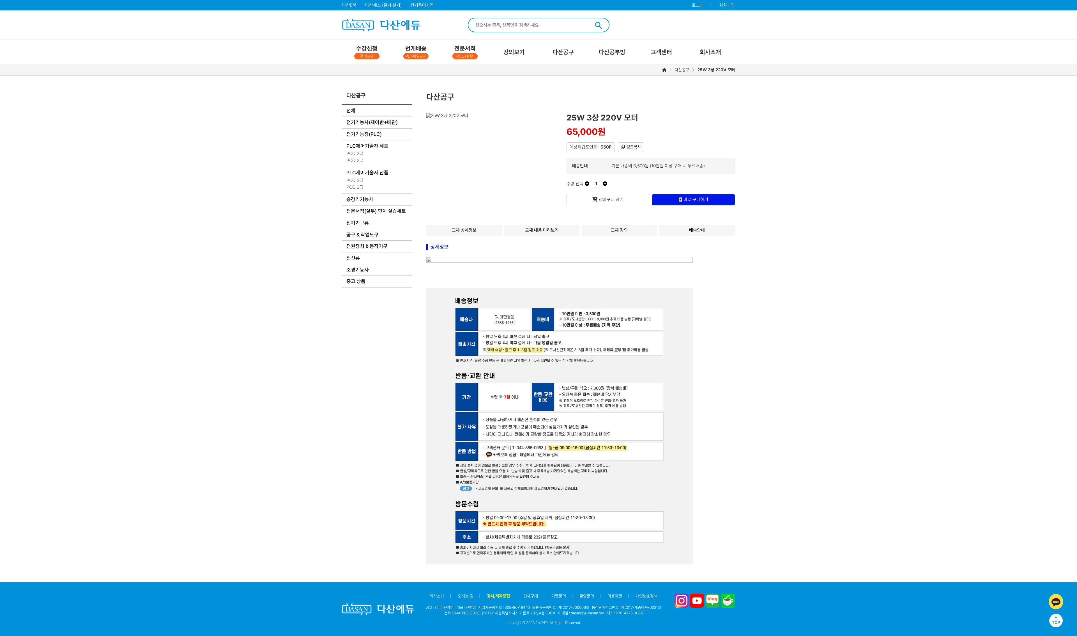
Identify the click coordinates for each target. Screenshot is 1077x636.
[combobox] (531, 25)
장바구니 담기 (611, 199)
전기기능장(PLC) (364, 134)
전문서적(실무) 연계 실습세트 (376, 211)
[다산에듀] (380, 25)
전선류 (353, 258)
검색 (598, 25)
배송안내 (697, 230)
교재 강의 (619, 230)
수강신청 (367, 51)
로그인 (698, 5)
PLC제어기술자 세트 (367, 146)
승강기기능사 (359, 199)
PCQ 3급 (354, 153)
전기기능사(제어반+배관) (372, 122)
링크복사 (633, 147)
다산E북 (349, 5)
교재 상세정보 (464, 230)
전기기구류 (357, 223)
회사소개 (710, 52)
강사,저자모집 (498, 596)
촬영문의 (586, 596)
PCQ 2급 (354, 160)
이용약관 (614, 596)
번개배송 (416, 51)
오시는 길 (465, 596)
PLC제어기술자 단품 (367, 172)
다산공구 (563, 52)
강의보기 (514, 52)
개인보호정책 (646, 596)
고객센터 (661, 52)
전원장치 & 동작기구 (367, 246)
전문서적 (465, 51)
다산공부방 (612, 52)
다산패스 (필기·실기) (383, 5)
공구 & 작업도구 (362, 235)
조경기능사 (357, 270)
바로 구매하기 (696, 199)
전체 (350, 110)
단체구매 (530, 596)
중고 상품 (355, 281)
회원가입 (727, 5)
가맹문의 (558, 596)
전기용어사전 (422, 5)
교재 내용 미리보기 (542, 230)
